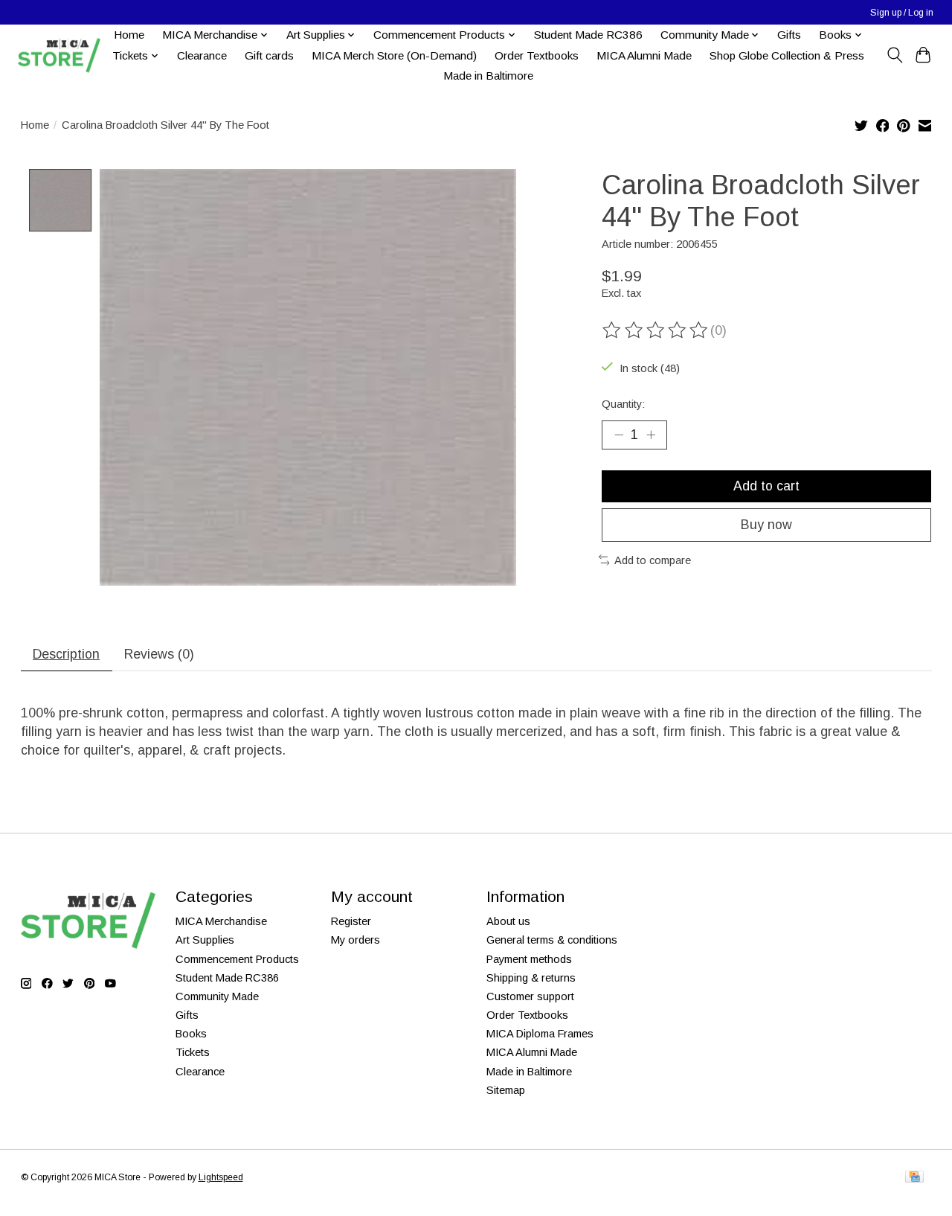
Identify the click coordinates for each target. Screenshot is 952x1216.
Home (129, 34)
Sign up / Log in (901, 12)
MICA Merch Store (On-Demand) (394, 55)
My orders (355, 940)
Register (351, 921)
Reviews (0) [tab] (159, 654)
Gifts (789, 34)
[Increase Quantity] (650, 434)
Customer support (530, 996)
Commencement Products (237, 959)
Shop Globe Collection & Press (787, 55)
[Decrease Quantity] (618, 434)
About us (508, 921)
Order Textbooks (537, 55)
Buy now (766, 524)
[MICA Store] (59, 55)
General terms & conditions (551, 940)
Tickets (193, 1052)
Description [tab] (66, 654)
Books (191, 1034)
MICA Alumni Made (644, 55)
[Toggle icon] (894, 55)
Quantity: (623, 404)
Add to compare (652, 560)
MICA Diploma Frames (540, 1034)
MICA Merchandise (221, 921)
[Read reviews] (656, 330)
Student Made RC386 (588, 34)
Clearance (202, 55)
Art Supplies (205, 940)
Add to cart (766, 486)
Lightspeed (221, 1177)
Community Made (217, 996)
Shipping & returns (531, 978)
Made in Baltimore (488, 75)
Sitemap (505, 1090)
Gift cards (269, 55)
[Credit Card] (914, 1178)
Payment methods (529, 959)
